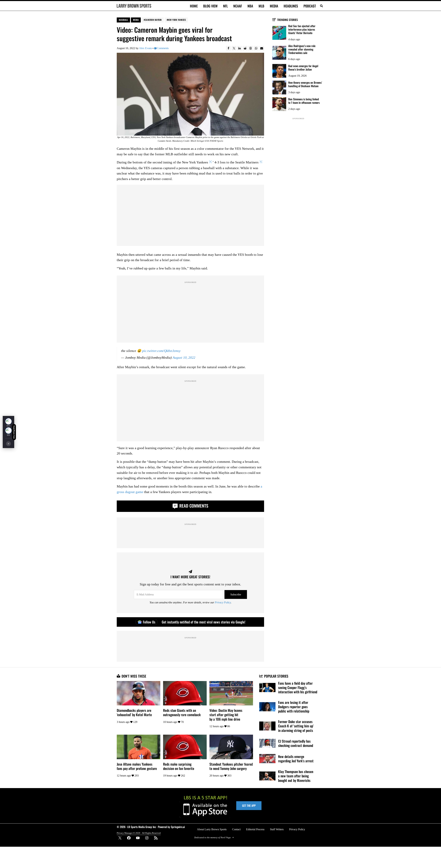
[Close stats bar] (8, 443)
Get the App (249, 805)
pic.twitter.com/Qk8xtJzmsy (161, 351)
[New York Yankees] (8, 421)
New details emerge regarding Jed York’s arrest (296, 758)
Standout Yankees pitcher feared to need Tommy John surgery (231, 766)
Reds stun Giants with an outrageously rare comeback (182, 712)
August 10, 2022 (184, 358)
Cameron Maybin (153, 19)
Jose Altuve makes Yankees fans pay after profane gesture (137, 766)
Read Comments (193, 505)
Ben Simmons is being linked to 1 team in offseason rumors (304, 100)
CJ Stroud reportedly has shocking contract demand (295, 743)
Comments (163, 48)
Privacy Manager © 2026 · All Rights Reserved (139, 833)
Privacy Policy (223, 602)
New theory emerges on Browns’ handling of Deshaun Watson (305, 84)
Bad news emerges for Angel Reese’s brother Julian (303, 67)
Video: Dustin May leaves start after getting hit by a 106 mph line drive (225, 714)
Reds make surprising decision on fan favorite (178, 766)
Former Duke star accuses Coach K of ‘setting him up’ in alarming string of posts (296, 725)
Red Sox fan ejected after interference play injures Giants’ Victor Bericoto (301, 29)
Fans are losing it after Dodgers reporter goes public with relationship (293, 706)
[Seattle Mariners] (8, 430)
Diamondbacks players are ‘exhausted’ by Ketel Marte (134, 712)
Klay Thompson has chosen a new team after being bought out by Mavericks (295, 775)
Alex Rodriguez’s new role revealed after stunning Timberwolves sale (301, 49)
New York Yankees (177, 19)
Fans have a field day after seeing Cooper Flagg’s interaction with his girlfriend (297, 687)
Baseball (123, 19)
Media (136, 19)
